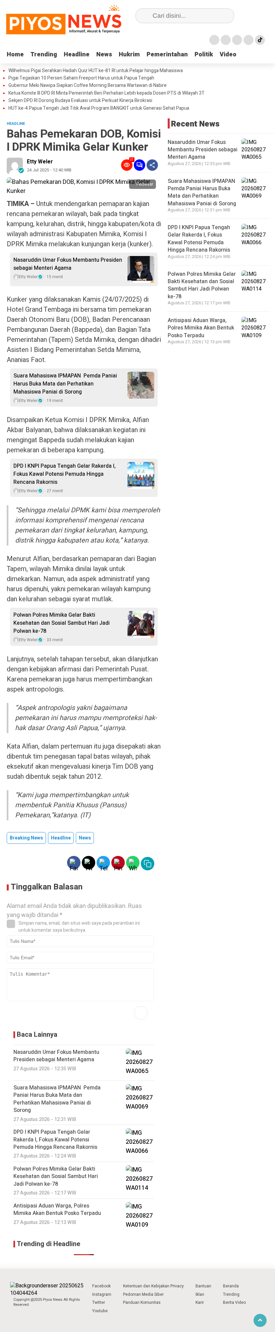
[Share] (152, 165)
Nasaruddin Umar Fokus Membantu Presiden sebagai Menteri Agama (67, 264)
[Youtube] (248, 40)
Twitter (98, 1302)
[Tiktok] (260, 40)
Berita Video (234, 1302)
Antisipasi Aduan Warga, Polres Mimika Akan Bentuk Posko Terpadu (201, 328)
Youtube (100, 1311)
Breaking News (26, 837)
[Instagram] (237, 40)
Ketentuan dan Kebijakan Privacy (153, 1286)
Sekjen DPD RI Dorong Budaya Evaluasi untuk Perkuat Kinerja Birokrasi (80, 100)
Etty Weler (40, 162)
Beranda (231, 1286)
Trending (44, 54)
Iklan (200, 1294)
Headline (77, 54)
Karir (200, 1302)
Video (228, 54)
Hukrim (129, 54)
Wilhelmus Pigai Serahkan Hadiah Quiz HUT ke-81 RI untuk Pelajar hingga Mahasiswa (95, 70)
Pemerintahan (167, 54)
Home (15, 54)
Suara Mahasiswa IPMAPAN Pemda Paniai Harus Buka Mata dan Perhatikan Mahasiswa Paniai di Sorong (65, 384)
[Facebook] (214, 40)
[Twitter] (226, 40)
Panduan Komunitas (142, 1302)
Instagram (101, 1294)
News (104, 54)
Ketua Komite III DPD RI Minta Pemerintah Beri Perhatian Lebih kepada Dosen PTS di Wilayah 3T (106, 93)
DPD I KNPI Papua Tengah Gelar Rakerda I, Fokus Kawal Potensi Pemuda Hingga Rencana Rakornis (64, 474)
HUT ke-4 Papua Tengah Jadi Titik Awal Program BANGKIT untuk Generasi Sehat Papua (98, 108)
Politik (204, 54)
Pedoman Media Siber (143, 1294)
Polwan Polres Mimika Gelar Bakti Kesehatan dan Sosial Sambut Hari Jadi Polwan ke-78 (61, 623)
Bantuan (203, 1286)
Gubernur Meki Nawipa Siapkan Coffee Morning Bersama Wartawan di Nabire (87, 85)
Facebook (101, 1286)
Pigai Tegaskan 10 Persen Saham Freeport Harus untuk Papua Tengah (81, 78)
